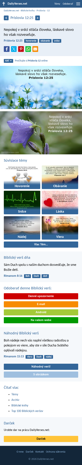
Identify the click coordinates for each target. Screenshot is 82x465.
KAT (7, 61)
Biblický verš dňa (17, 258)
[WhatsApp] (29, 49)
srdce (57, 41)
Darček (9, 423)
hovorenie (31, 41)
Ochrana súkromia (55, 451)
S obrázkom (41, 374)
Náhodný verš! (41, 366)
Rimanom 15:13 (14, 356)
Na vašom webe (41, 320)
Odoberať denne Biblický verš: (27, 288)
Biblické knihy (28, 10)
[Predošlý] (6, 18)
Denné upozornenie (41, 296)
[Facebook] (7, 50)
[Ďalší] (37, 18)
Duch (36, 276)
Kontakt (39, 451)
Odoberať (68, 3)
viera (29, 357)
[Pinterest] (21, 50)
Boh (28, 276)
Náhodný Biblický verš (21, 333)
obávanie (45, 41)
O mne (20, 451)
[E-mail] (36, 50)
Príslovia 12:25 (13, 40)
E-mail (41, 304)
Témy (57, 3)
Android (41, 312)
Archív (15, 400)
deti (45, 276)
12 (48, 10)
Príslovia (41, 10)
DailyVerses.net (11, 10)
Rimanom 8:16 (13, 276)
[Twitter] (14, 50)
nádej (48, 357)
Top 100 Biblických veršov (27, 411)
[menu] (78, 5)
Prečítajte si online (31, 60)
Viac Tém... (41, 244)
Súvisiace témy (15, 161)
